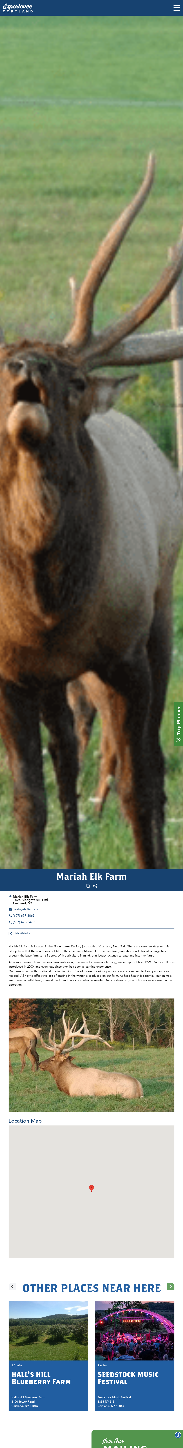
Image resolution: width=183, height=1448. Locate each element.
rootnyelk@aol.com (26, 909)
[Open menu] (177, 8)
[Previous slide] (12, 1286)
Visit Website (22, 933)
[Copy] (88, 886)
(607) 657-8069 (23, 915)
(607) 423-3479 (23, 922)
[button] (91, 1188)
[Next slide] (170, 1286)
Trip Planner (178, 720)
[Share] (95, 886)
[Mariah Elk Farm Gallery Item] (91, 1055)
